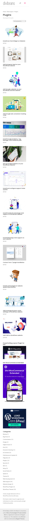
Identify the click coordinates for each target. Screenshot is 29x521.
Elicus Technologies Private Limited (16, 512)
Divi (4, 447)
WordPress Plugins (8, 486)
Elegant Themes (20, 518)
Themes (5, 476)
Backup (5, 434)
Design (5, 442)
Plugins (5, 460)
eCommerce (6, 452)
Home (4, 11)
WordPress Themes (8, 489)
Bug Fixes (5, 436)
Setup (4, 468)
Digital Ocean (6, 444)
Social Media (6, 471)
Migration (5, 457)
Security (5, 463)
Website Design (7, 484)
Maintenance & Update (9, 455)
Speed (4, 473)
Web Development (8, 479)
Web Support (10, 11)
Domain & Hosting (8, 450)
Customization (7, 439)
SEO (4, 465)
